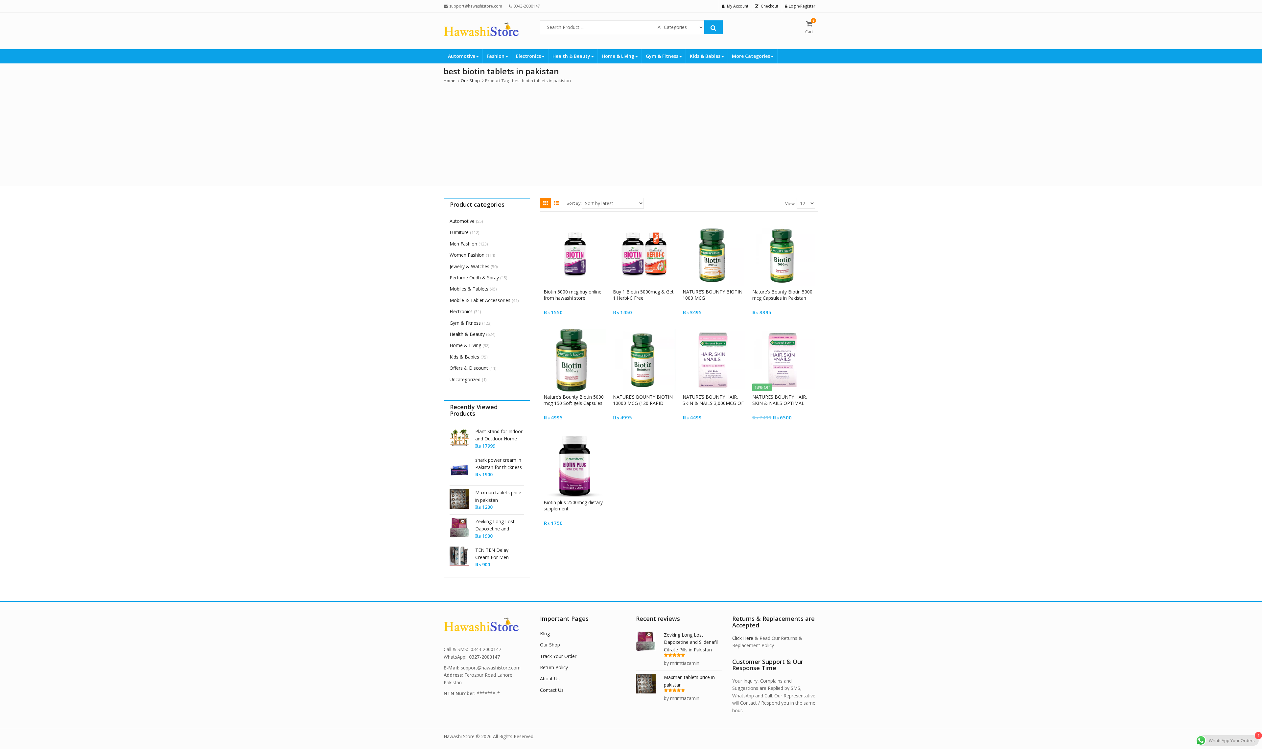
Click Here (742, 638)
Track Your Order (558, 656)
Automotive (462, 56)
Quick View (578, 291)
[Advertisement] (631, 133)
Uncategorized (465, 379)
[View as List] (556, 203)
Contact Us (552, 690)
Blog (545, 633)
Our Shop (550, 645)
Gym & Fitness (663, 56)
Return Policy (554, 667)
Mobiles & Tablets (469, 289)
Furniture (459, 232)
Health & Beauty (572, 56)
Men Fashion (463, 244)
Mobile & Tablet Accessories (480, 300)
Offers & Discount (469, 368)
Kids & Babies (706, 56)
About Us (550, 678)
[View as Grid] (545, 203)
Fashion (496, 56)
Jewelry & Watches (469, 266)
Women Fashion (467, 255)
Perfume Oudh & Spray (474, 277)
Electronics (529, 56)
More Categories (751, 56)
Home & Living (619, 56)
